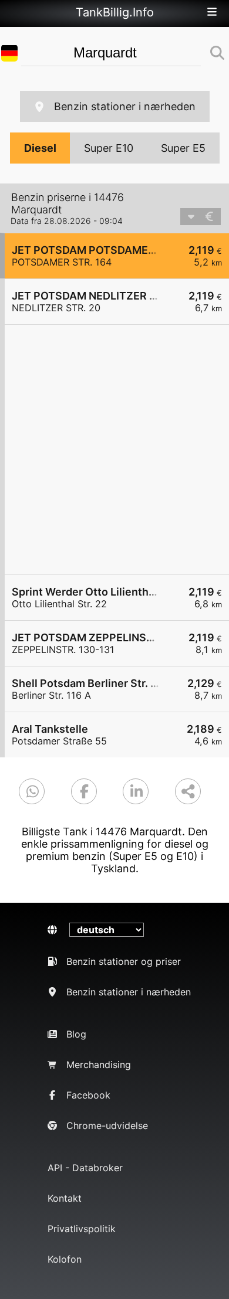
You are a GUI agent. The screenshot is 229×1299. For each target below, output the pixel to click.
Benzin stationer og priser (123, 961)
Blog (76, 1034)
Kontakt (65, 1198)
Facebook (88, 1095)
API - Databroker (85, 1168)
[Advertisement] (114, 449)
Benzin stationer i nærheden (125, 106)
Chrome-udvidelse (107, 1125)
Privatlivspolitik (82, 1229)
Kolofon (65, 1259)
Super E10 (108, 148)
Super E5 (183, 148)
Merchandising (98, 1064)
